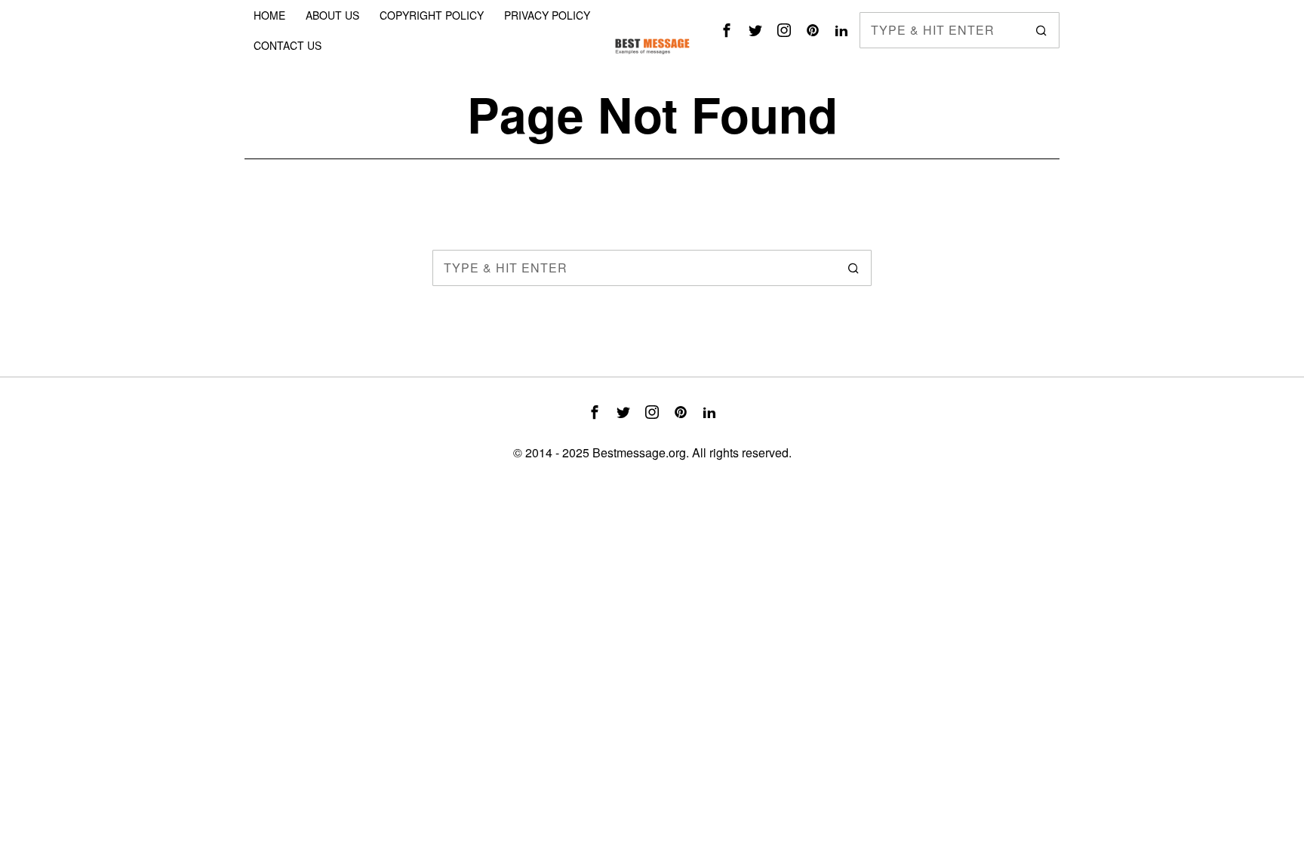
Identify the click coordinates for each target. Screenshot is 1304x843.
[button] (1041, 30)
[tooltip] (727, 30)
